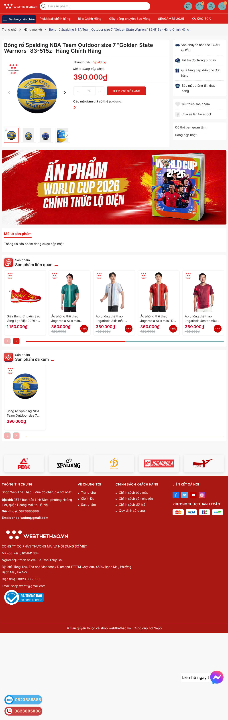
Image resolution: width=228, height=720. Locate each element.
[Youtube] (193, 495)
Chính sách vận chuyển (136, 498)
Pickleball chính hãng (55, 18)
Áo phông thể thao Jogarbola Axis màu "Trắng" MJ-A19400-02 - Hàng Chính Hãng (114, 318)
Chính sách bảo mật (133, 492)
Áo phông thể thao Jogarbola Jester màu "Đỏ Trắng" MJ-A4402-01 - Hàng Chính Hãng (202, 318)
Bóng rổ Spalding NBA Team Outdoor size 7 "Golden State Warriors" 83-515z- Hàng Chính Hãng (24, 413)
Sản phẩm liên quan (34, 264)
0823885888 (29, 511)
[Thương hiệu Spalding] (69, 463)
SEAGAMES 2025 (171, 18)
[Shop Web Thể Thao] (19, 6)
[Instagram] (202, 495)
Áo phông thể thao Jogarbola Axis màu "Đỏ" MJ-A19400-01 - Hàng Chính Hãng (158, 318)
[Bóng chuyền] (114, 187)
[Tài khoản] (211, 6)
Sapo (158, 628)
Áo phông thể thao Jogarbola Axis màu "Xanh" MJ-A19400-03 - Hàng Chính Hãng (69, 318)
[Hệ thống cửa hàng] (188, 6)
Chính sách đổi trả (132, 504)
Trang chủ (88, 492)
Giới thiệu (87, 498)
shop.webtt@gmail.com (30, 517)
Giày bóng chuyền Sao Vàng (130, 18)
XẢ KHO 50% (201, 18)
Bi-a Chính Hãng (90, 18)
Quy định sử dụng (132, 510)
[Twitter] (184, 495)
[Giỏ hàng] (222, 6)
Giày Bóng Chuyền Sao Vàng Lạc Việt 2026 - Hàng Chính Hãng (23, 318)
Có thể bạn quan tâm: (191, 127)
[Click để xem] (37, 93)
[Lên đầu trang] (223, 709)
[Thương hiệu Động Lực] (114, 463)
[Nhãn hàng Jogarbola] (159, 463)
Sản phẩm (88, 504)
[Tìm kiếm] (44, 6)
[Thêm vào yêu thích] (178, 104)
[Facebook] (176, 495)
